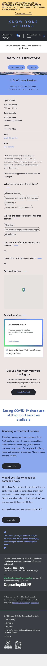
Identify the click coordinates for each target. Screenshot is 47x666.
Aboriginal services (12, 193)
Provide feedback (23, 392)
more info (11, 520)
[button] (23, 290)
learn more (11, 466)
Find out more (20, 13)
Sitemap (8, 636)
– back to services (16, 67)
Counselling (9, 202)
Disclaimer (9, 626)
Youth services (32, 198)
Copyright (9, 623)
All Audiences (10, 234)
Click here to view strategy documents (25, 603)
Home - (34, 67)
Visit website (9, 146)
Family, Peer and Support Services (18, 207)
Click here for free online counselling (18, 578)
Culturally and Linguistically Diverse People (22, 229)
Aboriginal (9, 225)
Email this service (10, 138)
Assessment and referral (14, 198)
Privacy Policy (10, 619)
